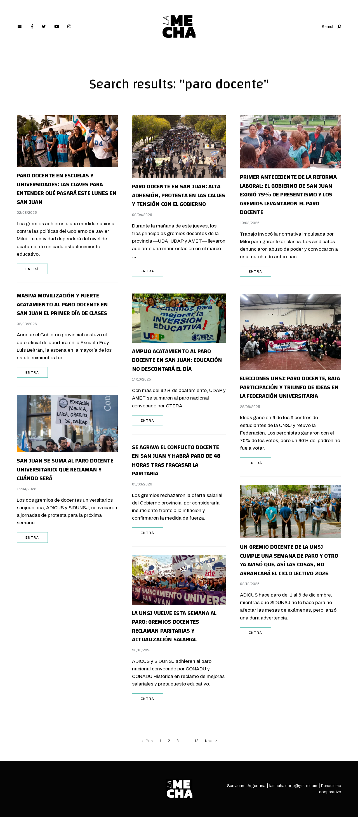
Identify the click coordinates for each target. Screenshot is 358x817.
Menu (20, 27)
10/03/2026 (250, 223)
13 (197, 741)
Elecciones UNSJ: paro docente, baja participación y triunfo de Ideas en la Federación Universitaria (290, 387)
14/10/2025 (141, 379)
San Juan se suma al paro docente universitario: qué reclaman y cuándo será (65, 469)
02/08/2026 (27, 213)
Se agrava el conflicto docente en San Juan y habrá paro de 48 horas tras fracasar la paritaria (176, 460)
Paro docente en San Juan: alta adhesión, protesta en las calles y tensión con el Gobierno (178, 195)
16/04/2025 (26, 489)
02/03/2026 (27, 324)
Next (209, 741)
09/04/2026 (142, 215)
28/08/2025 (250, 407)
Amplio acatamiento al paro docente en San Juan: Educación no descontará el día (177, 360)
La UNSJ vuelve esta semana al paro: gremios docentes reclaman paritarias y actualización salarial (174, 626)
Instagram (69, 26)
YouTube (56, 26)
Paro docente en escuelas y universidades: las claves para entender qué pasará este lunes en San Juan (67, 189)
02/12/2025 (250, 584)
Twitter (43, 26)
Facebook (32, 26)
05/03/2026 (142, 484)
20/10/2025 (142, 650)
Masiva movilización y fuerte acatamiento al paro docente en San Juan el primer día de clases (62, 304)
